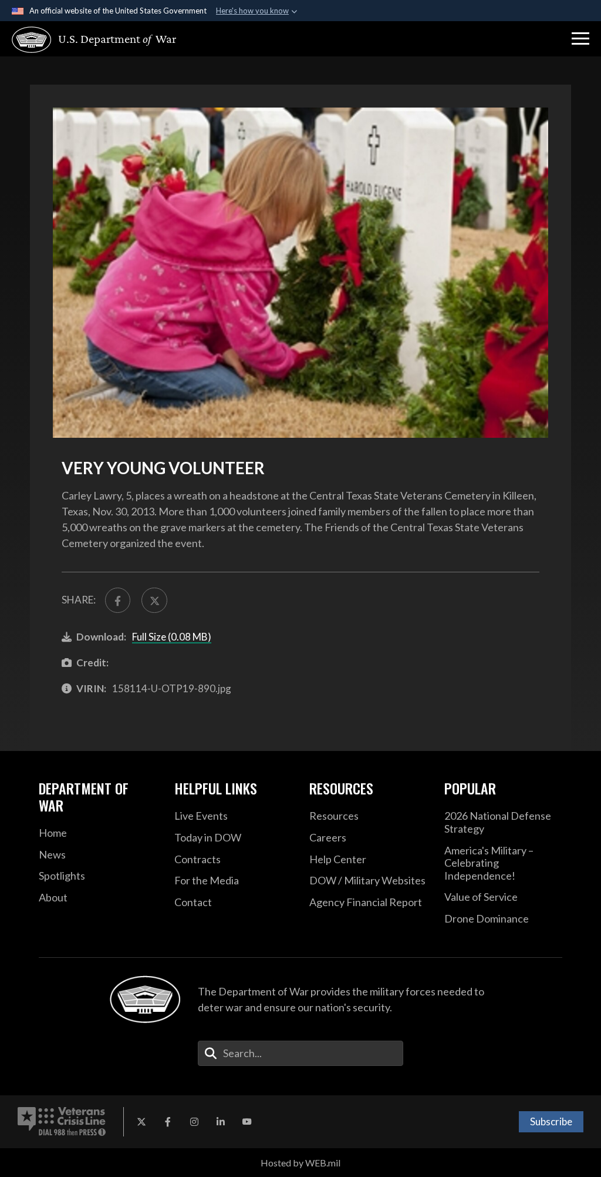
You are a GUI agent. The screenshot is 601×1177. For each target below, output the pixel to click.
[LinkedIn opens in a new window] (220, 1122)
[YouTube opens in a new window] (247, 1122)
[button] (580, 38)
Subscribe (551, 1121)
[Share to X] (154, 600)
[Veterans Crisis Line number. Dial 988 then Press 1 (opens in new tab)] (62, 1121)
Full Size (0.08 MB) (171, 637)
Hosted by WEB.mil (300, 1162)
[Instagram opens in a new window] (194, 1122)
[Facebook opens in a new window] (168, 1122)
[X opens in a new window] (141, 1122)
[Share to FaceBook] (117, 600)
